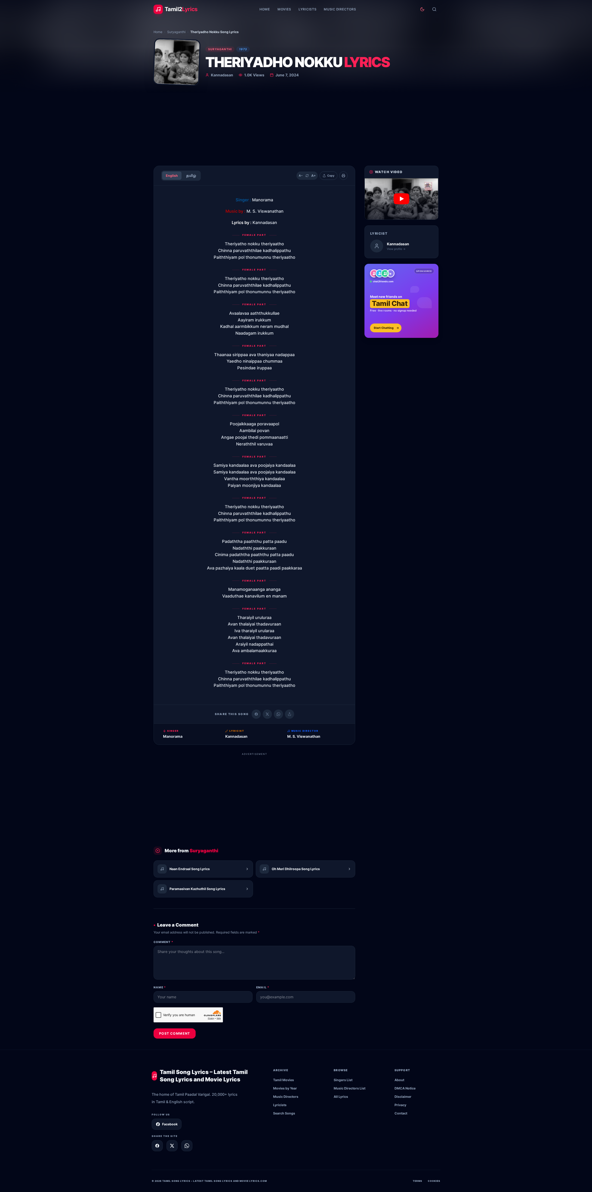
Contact (401, 1113)
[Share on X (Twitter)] (267, 714)
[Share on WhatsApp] (278, 714)
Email (262, 987)
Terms (417, 1181)
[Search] (434, 9)
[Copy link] (289, 714)
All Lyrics (341, 1097)
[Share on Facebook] (256, 714)
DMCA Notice (405, 1088)
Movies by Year (285, 1088)
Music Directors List (349, 1088)
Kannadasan (222, 75)
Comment (163, 942)
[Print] (343, 175)
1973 (243, 49)
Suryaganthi (176, 32)
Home (264, 9)
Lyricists (307, 9)
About (399, 1080)
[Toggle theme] (422, 9)
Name (160, 987)
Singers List (343, 1080)
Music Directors (340, 9)
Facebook (170, 1124)
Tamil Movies (283, 1080)
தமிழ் (191, 175)
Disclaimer (403, 1097)
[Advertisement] (296, 127)
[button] (401, 199)
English (172, 175)
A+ (313, 175)
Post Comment (174, 1033)
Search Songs (284, 1113)
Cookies (434, 1181)
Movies (284, 9)
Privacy (400, 1105)
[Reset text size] (307, 175)
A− (301, 175)
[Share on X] (172, 1145)
